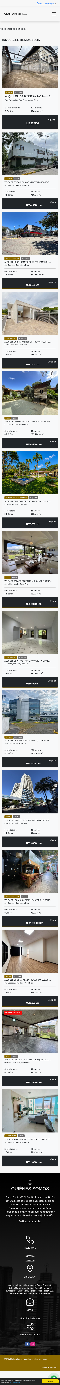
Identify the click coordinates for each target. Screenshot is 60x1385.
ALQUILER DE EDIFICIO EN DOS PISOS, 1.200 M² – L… (27, 740)
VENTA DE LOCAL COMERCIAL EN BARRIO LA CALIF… (27, 900)
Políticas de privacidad (30, 1221)
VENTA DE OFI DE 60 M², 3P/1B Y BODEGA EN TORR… (27, 820)
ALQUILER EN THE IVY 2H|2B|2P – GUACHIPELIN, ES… (27, 342)
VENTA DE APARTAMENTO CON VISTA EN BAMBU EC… (27, 1139)
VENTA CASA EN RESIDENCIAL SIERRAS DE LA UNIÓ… (27, 421)
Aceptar (50, 1381)
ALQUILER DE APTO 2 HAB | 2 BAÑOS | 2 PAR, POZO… (27, 661)
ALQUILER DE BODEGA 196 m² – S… (29, 96)
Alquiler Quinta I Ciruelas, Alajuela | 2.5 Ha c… (27, 501)
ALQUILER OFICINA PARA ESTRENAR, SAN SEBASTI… (27, 980)
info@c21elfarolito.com (30, 1318)
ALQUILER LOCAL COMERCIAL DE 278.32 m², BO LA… (27, 262)
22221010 (30, 1260)
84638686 (30, 1256)
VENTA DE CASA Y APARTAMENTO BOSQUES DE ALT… (27, 1060)
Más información (15, 1383)
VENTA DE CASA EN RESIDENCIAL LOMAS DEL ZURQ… (27, 581)
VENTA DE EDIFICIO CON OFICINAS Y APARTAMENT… (27, 182)
